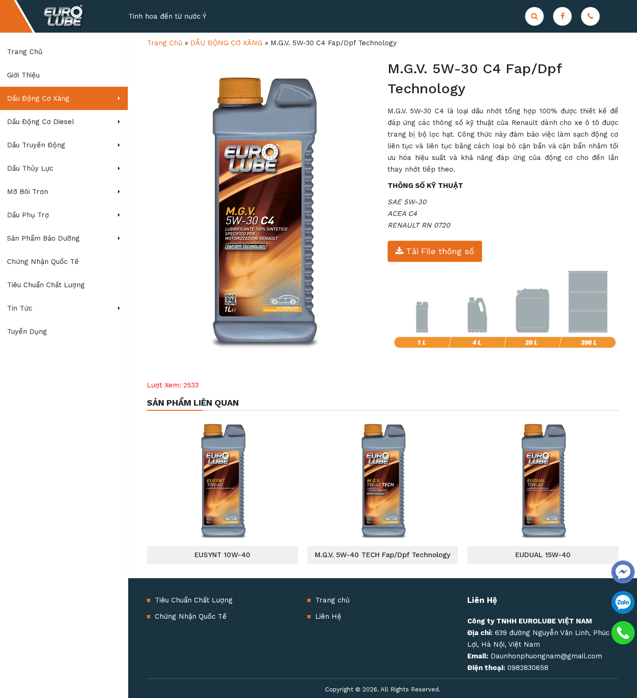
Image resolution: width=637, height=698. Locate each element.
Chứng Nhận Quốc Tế (191, 616)
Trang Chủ (164, 43)
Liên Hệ (328, 616)
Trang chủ (332, 600)
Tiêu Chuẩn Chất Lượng (194, 600)
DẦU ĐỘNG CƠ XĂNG (226, 43)
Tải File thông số (438, 251)
